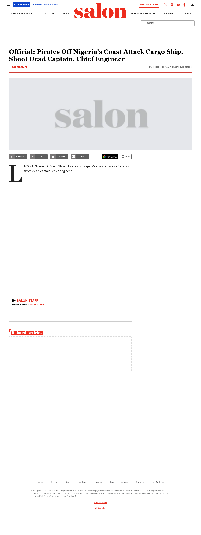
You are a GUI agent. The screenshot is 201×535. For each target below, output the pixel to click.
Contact (82, 482)
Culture (48, 14)
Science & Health (142, 14)
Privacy (98, 482)
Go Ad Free (158, 482)
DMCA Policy (100, 508)
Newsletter (149, 5)
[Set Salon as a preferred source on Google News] (110, 156)
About (54, 482)
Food (67, 14)
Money (169, 14)
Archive (140, 482)
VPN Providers (100, 503)
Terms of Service (119, 482)
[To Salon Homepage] (100, 11)
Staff (67, 482)
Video (187, 14)
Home (40, 482)
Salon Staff (19, 67)
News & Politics (22, 14)
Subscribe (21, 5)
